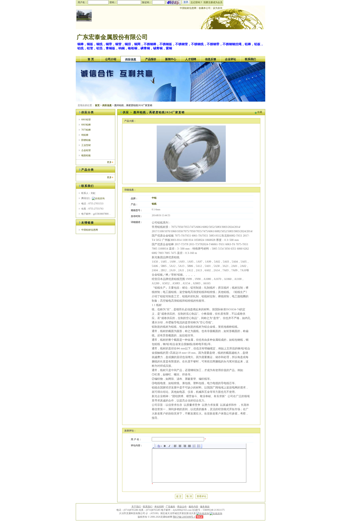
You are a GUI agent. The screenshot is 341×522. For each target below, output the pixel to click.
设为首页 (217, 8)
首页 (97, 105)
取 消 (189, 496)
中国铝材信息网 (188, 8)
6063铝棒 (86, 124)
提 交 (179, 496)
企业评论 (230, 59)
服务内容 (193, 506)
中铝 (154, 197)
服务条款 (205, 506)
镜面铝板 (86, 155)
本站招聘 (159, 506)
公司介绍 (110, 59)
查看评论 (201, 496)
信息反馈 (210, 59)
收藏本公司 (205, 8)
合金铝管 (86, 150)
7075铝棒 (86, 129)
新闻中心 (170, 59)
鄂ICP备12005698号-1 (184, 516)
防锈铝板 (86, 140)
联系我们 (250, 59)
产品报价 (150, 59)
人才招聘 (190, 59)
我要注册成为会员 (212, 2)
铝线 (154, 203)
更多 (109, 162)
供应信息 (130, 59)
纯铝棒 (84, 135)
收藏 (259, 112)
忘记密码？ (196, 2)
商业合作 (182, 506)
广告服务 (170, 506)
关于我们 (136, 506)
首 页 (91, 59)
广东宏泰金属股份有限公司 (112, 37)
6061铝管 (86, 119)
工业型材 (86, 145)
